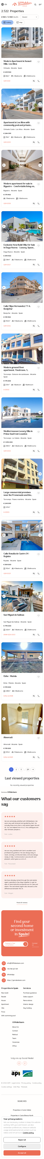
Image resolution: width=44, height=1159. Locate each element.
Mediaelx (24, 1087)
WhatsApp (10, 975)
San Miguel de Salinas (14, 615)
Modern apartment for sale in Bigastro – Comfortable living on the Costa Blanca (19, 186)
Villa (2, 1008)
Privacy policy (26, 1083)
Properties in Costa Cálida (22, 1110)
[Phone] (38, 81)
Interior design (28, 1004)
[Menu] (40, 4)
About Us (15, 1027)
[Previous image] (4, 42)
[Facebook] (25, 1063)
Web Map (16, 1087)
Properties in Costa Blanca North (22, 1115)
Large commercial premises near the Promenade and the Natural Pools (17, 495)
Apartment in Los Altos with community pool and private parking (17, 125)
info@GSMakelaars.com (15, 963)
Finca (3, 1012)
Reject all (22, 1140)
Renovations (27, 1000)
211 (28, 769)
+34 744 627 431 (12, 969)
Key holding (27, 1008)
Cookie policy (36, 1083)
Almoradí (8, 737)
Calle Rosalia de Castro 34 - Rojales (17, 555)
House (3, 1000)
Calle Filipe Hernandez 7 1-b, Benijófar (17, 308)
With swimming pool (8, 1016)
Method (15, 1035)
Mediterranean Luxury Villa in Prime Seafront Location (18, 433)
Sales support (28, 997)
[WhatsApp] (34, 81)
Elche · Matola (10, 676)
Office (14, 1046)
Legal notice (16, 1083)
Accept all (22, 1153)
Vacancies (15, 1042)
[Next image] (40, 42)
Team (14, 1038)
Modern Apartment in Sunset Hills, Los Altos (17, 63)
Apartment (5, 1004)
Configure (22, 1146)
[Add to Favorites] (38, 62)
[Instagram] (19, 1063)
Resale (3, 997)
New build (4, 993)
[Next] (33, 769)
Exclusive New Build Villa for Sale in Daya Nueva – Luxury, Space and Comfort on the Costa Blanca (19, 247)
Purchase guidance (30, 993)
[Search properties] (35, 4)
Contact (15, 1031)
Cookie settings (6, 1087)
